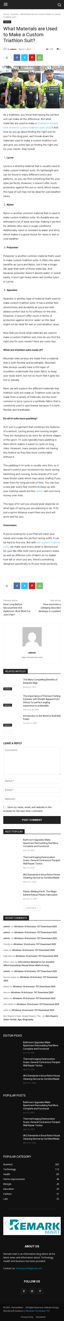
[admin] (5, 49)
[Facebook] (17, 57)
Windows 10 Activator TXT (38, 1311)
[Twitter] (24, 57)
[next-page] (11, 732)
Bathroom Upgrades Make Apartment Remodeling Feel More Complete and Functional (40, 843)
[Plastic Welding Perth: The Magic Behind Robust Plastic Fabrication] (12, 896)
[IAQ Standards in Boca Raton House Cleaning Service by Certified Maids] (12, 879)
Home (6, 14)
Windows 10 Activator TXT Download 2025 (35, 926)
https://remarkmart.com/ (32, 657)
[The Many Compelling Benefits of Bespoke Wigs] (12, 684)
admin (13, 49)
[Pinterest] (32, 57)
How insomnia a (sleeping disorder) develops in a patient (50, 608)
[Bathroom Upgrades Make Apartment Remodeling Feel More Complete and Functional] (12, 844)
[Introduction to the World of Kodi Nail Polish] (12, 720)
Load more (31, 907)
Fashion (14, 14)
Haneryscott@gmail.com (29, 1268)
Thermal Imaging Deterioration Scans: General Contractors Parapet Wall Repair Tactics (41, 860)
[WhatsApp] (39, 57)
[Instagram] (32, 1291)
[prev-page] (5, 732)
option (39, 491)
